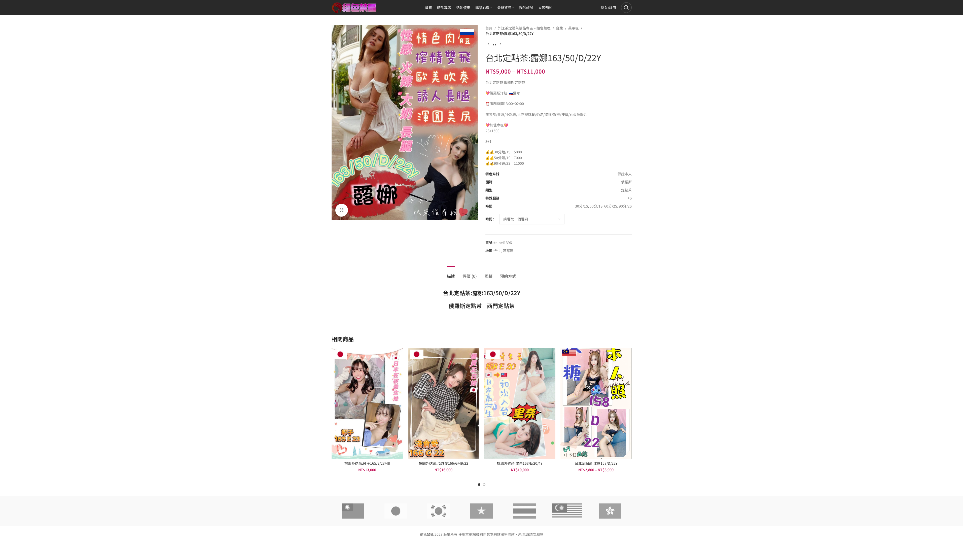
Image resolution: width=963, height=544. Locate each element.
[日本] (395, 511)
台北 (559, 27)
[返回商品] (494, 45)
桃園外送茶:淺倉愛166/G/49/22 (443, 463)
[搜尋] (626, 8)
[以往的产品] (488, 45)
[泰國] (524, 511)
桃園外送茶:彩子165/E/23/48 (367, 463)
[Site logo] (354, 7)
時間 (488, 218)
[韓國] (438, 511)
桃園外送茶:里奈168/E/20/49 (520, 463)
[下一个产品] (500, 45)
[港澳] (610, 511)
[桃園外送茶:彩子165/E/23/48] (367, 403)
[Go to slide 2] (484, 484)
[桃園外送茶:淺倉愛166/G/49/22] (443, 403)
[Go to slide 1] (479, 484)
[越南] (481, 511)
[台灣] (353, 511)
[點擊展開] (341, 210)
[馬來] (567, 511)
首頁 (488, 27)
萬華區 (573, 27)
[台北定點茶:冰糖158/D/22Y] (596, 403)
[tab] (451, 273)
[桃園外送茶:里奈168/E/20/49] (519, 403)
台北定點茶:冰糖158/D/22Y (596, 463)
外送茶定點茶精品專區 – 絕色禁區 (524, 27)
